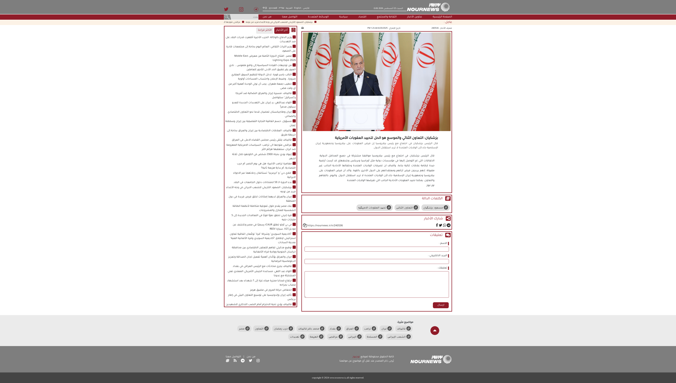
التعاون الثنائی (404, 208)
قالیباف (401, 329)
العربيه (289, 8)
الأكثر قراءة (265, 30)
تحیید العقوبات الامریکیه (372, 208)
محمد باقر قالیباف (308, 329)
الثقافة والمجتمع (387, 17)
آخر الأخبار (282, 30)
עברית (281, 8)
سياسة (343, 17)
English (297, 8)
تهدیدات (294, 337)
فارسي (306, 8)
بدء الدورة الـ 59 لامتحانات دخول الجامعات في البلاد (263, 182)
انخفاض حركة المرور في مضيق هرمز (271, 290)
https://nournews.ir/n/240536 (325, 225)
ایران (384, 329)
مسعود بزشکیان (433, 208)
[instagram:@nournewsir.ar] (258, 361)
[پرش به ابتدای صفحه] (434, 330)
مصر (242, 329)
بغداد (333, 329)
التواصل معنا (289, 17)
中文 (265, 8)
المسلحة (372, 337)
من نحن (267, 17)
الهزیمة (314, 337)
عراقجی (333, 337)
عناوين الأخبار (414, 17)
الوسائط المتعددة (318, 17)
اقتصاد (362, 17)
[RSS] (235, 361)
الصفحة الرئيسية (442, 17)
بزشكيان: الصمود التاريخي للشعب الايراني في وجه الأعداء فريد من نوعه (291, 22)
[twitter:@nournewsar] (250, 361)
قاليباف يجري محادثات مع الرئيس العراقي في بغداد (262, 266)
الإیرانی (352, 337)
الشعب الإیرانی (397, 337)
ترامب (367, 329)
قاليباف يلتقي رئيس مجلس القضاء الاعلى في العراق (262, 140)
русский (273, 8)
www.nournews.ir (338, 377)
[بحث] (227, 17)
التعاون (259, 329)
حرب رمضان (281, 329)
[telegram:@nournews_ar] (243, 361)
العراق (350, 329)
